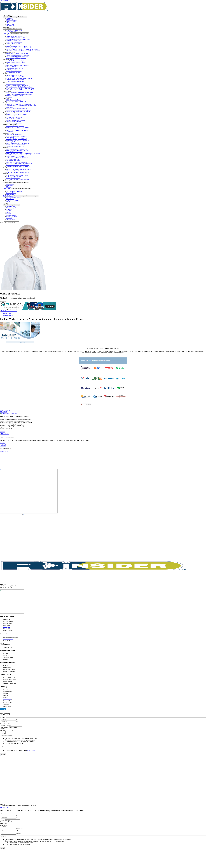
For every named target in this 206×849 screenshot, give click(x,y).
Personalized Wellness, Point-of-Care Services (18, 111)
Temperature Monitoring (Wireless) (15, 79)
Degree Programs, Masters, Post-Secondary (17, 130)
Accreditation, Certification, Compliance (16, 136)
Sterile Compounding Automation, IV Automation (19, 48)
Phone (1, 823)
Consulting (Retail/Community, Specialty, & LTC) (19, 140)
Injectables (9, 97)
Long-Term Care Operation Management (16, 162)
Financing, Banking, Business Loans (15, 84)
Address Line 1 (20, 828)
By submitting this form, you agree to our (20, 750)
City (17, 830)
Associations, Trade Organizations (15, 126)
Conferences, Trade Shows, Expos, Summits (17, 127)
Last (17, 721)
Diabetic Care (9, 107)
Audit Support (10, 137)
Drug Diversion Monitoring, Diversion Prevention (19, 155)
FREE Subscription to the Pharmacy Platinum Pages (19, 842)
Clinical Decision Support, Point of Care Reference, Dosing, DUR (23, 153)
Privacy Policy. (31, 750)
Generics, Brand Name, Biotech (14, 95)
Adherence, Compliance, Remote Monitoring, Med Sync (20, 104)
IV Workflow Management (13, 160)
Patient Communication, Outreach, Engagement (18, 110)
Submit (2, 848)
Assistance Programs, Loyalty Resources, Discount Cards (21, 105)
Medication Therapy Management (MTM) (17, 108)
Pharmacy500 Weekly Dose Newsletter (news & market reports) (22, 738)
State (1, 730)
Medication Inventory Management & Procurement (19, 163)
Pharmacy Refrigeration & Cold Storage (16, 76)
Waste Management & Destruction (15, 81)
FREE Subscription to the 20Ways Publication (18, 844)
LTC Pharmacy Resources (13, 118)
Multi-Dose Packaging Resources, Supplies (17, 170)
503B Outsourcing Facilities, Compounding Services (19, 92)
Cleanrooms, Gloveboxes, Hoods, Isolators (17, 53)
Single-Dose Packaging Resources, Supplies (17, 172)
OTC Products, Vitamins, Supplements (16, 101)
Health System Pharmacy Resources (15, 115)
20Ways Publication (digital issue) (14, 743)
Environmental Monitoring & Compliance (17, 56)
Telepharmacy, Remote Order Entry (15, 146)
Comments (2, 733)
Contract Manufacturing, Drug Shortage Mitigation (19, 94)
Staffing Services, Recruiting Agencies (16, 144)
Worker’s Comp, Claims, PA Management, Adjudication (20, 89)
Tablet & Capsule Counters (13, 43)
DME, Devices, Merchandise (13, 100)
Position (2, 723)
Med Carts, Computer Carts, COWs (15, 37)
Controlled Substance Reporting (14, 152)
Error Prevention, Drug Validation (15, 156)
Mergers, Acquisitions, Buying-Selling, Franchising (19, 87)
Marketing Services (11, 142)
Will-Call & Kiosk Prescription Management (17, 179)
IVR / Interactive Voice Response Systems (17, 175)
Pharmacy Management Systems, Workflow (17, 165)
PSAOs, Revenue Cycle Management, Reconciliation (20, 88)
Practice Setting (4, 727)
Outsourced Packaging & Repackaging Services (18, 169)
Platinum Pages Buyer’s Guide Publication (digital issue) (20, 741)
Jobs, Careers (9, 131)
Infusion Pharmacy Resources (14, 117)
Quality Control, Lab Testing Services (16, 58)
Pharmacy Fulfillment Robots (13, 40)
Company (3, 725)
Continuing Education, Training (14, 128)
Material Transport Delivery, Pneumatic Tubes (18, 39)
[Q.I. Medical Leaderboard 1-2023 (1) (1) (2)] (28, 309)
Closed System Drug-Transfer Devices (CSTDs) (18, 46)
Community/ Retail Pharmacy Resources (16, 114)
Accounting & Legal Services (13, 134)
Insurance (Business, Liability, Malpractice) (17, 85)
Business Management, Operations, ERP (16, 149)
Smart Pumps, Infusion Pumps (14, 42)
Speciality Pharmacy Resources (14, 123)
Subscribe (3, 754)
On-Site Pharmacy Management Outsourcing (17, 143)
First (17, 719)
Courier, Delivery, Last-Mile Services (15, 62)
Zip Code (18, 833)
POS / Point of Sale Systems (13, 176)
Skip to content (4, 0)
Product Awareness (8, 315)
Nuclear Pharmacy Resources (13, 121)
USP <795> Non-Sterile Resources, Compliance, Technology (22, 49)
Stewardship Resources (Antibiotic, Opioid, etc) (18, 166)
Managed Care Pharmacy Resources (15, 120)
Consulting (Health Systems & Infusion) (16, 139)
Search (1, 222)
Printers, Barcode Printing (13, 178)
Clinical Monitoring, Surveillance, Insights (17, 150)
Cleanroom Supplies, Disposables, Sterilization (18, 55)
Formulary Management (12, 159)
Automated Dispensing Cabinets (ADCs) (16, 36)
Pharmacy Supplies (11, 69)
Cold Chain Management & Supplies (15, 61)
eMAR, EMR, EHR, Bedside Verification (17, 157)
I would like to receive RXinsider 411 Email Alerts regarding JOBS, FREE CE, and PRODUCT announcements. (35, 841)
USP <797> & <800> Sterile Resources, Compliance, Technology (23, 50)
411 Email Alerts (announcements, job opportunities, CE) (20, 740)
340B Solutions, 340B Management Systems (17, 65)
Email (2, 728)
